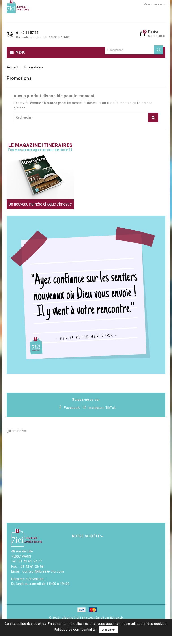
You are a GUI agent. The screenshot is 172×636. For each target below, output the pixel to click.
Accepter (108, 629)
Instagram (96, 408)
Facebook (72, 408)
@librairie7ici (17, 431)
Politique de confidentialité (75, 629)
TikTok (110, 408)
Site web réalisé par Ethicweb (102, 617)
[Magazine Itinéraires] (40, 175)
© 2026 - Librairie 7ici (64, 617)
